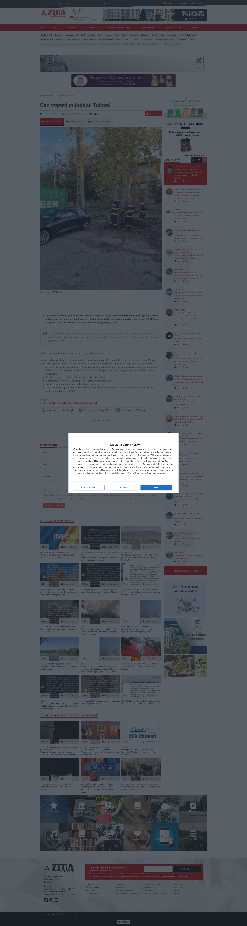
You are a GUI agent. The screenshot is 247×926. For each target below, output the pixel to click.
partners (87, 449)
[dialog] (123, 463)
